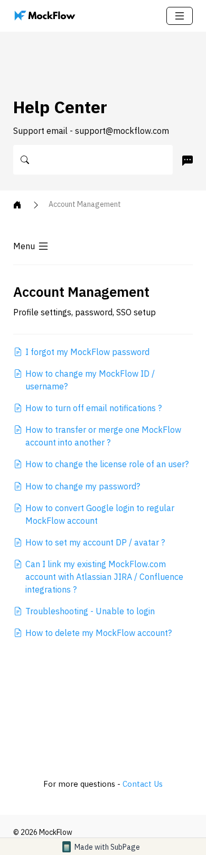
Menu (24, 246)
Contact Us (143, 784)
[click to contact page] (185, 160)
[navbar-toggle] (179, 16)
